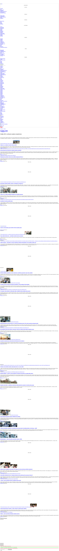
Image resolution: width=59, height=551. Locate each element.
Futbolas (1, 39)
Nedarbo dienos (2, 122)
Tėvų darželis (2, 27)
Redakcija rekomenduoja (3, 11)
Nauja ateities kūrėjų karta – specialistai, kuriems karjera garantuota (11, 235)
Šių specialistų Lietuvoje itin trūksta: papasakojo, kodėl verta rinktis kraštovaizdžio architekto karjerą (17, 329)
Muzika (1, 59)
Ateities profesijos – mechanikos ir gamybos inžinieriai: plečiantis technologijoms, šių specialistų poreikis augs (18, 242)
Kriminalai (1, 10)
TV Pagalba (1, 54)
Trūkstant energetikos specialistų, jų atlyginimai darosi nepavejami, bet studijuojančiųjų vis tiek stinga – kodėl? (18, 428)
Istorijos (1, 26)
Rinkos (1, 17)
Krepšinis (1, 38)
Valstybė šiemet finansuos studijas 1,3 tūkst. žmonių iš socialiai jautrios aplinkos (13, 508)
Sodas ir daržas (2, 88)
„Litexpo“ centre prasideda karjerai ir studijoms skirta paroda (10, 480)
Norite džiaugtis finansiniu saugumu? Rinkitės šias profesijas (10, 416)
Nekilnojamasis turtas (3, 74)
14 (0, 160)
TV (0, 60)
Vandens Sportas (2, 42)
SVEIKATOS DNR (2, 51)
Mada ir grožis (2, 83)
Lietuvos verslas (2, 15)
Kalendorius (1, 116)
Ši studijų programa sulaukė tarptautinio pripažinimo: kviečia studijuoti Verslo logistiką (14, 284)
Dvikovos (1, 40)
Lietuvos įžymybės (2, 58)
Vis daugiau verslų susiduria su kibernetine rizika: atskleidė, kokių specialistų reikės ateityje (15, 291)
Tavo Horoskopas (2, 107)
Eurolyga (1, 44)
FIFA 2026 (1, 46)
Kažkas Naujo (2, 52)
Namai (1, 29)
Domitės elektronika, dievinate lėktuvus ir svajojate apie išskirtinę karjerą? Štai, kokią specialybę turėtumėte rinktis (19, 323)
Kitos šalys (1, 80)
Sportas (25, 37)
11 (0, 204)
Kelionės (1, 34)
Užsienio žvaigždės (2, 111)
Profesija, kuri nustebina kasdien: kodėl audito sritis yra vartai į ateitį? (12, 366)
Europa (1, 23)
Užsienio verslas (2, 16)
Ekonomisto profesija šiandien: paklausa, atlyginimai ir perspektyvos (11, 183)
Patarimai (1, 32)
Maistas (1, 30)
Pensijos (1, 117)
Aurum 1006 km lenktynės (3, 47)
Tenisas (1, 94)
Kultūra (1, 113)
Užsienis (25, 19)
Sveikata (1, 35)
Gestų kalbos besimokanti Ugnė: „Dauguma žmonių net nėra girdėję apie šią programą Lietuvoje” (16, 475)
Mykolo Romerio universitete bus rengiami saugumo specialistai (10, 150)
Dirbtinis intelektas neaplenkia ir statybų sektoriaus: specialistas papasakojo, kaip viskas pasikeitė (16, 272)
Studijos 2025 (2, 154)
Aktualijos (1, 8)
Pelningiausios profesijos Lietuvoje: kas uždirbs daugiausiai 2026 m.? (11, 156)
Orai (0, 9)
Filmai (1, 61)
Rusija (1, 22)
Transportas (1, 18)
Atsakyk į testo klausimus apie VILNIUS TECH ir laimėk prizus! (11, 227)
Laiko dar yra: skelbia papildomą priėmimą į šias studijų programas (11, 194)
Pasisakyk (1, 31)
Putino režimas (2, 77)
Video (26, 48)
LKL (1, 45)
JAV (0, 78)
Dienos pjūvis (2, 102)
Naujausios (26, 5)
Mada (1, 62)
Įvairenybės (1, 63)
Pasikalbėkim (2, 50)
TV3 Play (1, 55)
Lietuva (25, 7)
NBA (1, 99)
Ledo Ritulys (2, 41)
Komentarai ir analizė (3, 71)
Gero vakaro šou (2, 53)
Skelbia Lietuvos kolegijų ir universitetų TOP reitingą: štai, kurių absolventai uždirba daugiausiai (16, 469)
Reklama (1, 119)
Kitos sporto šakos (2, 43)
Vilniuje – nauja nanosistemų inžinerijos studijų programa (10, 513)
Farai (1, 105)
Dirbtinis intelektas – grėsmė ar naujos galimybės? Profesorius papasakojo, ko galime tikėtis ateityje (16, 373)
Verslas (25, 14)
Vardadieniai (1, 121)
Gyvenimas (26, 25)
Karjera (1, 120)
